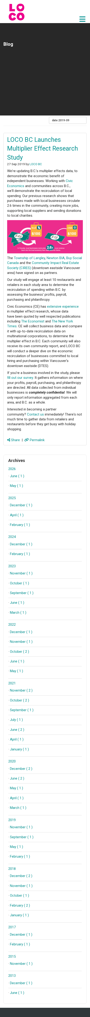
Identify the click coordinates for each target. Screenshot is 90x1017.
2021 (12, 683)
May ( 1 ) (16, 486)
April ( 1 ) (17, 515)
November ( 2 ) (21, 690)
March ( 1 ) (18, 612)
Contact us (35, 414)
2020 (12, 761)
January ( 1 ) (19, 749)
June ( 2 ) (17, 730)
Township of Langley (29, 258)
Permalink (37, 440)
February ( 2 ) (20, 905)
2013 (12, 976)
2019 (12, 820)
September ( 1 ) (21, 593)
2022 (12, 624)
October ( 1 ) (19, 583)
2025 (12, 498)
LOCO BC (36, 164)
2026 (12, 469)
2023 (12, 566)
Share (15, 440)
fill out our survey (20, 378)
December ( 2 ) (21, 769)
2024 (12, 537)
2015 (12, 956)
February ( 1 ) (20, 525)
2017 (12, 927)
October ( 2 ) (19, 652)
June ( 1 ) (17, 476)
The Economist (32, 321)
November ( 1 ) (21, 573)
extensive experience (63, 306)
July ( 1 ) (16, 720)
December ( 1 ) (21, 505)
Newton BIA (56, 258)
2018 (12, 869)
